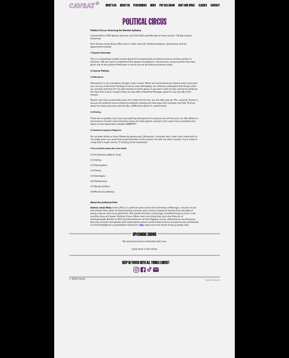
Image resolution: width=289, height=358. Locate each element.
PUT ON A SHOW (167, 5)
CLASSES (203, 5)
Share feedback (212, 280)
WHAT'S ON (111, 5)
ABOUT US (125, 5)
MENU (153, 5)
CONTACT (215, 5)
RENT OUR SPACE (186, 5)
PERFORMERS (140, 5)
